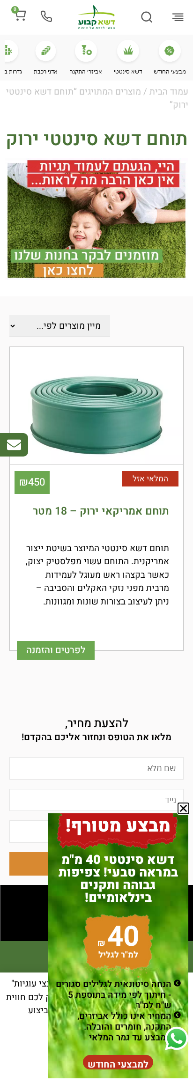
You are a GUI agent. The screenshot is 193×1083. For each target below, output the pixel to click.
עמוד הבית (168, 91)
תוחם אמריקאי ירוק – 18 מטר (101, 511)
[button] (177, 18)
